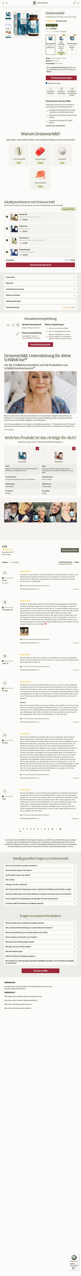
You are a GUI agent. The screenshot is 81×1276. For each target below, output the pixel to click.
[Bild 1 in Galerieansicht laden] (8, 14)
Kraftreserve (23, 226)
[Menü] (77, 1255)
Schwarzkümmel (24, 250)
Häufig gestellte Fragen (13, 301)
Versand (64, 31)
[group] (10, 548)
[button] (3, 3)
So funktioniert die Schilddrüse (55, 126)
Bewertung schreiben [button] (70, 550)
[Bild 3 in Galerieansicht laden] (8, 27)
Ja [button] (38, 589)
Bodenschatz (59, 462)
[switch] (74, 1268)
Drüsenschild (22, 462)
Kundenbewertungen (40, 307)
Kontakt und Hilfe (41, 970)
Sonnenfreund (24, 238)
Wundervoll (23, 214)
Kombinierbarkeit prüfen (41, 344)
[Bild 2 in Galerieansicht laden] (8, 20)
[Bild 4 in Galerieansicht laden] (8, 33)
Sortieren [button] (5, 562)
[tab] (65, 562)
